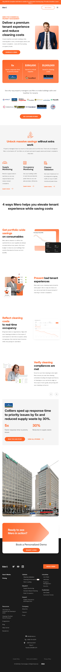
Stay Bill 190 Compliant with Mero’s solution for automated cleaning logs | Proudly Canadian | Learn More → (30, 2)
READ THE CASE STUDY (15, 439)
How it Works (6, 574)
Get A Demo (48, 7)
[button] (57, 7)
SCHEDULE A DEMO (11, 52)
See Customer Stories (30, 116)
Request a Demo (31, 550)
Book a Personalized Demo (31, 544)
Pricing (4, 578)
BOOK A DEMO (51, 566)
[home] (4, 7)
